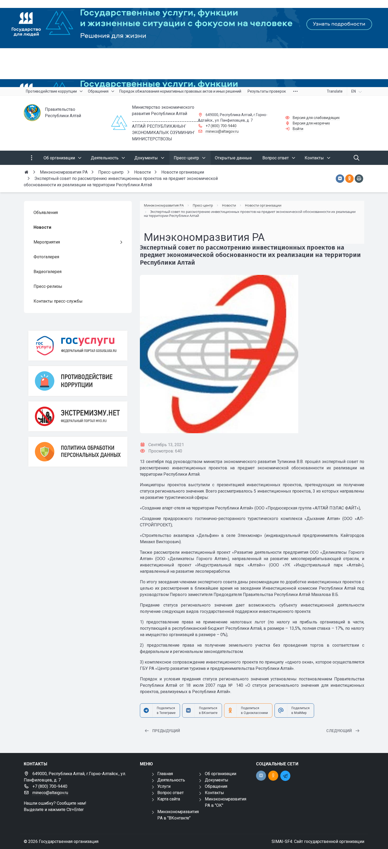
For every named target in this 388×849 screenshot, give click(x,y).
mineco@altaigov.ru (222, 131)
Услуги (164, 786)
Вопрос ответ (170, 792)
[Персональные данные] (78, 451)
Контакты (214, 792)
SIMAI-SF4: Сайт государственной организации (318, 841)
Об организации (220, 773)
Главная (165, 773)
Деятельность (171, 780)
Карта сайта (168, 799)
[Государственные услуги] (78, 345)
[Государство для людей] (194, 43)
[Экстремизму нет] (78, 416)
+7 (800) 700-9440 (221, 126)
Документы (216, 780)
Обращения (216, 786)
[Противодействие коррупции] (78, 381)
